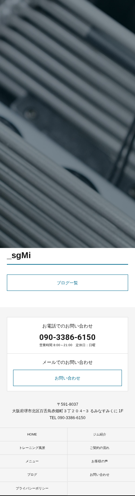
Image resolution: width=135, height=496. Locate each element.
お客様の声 (99, 461)
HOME (32, 434)
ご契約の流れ (99, 448)
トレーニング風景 (32, 448)
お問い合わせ (67, 378)
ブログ (32, 474)
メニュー (32, 461)
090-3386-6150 (67, 337)
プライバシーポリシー (32, 488)
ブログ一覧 (67, 282)
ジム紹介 (99, 434)
